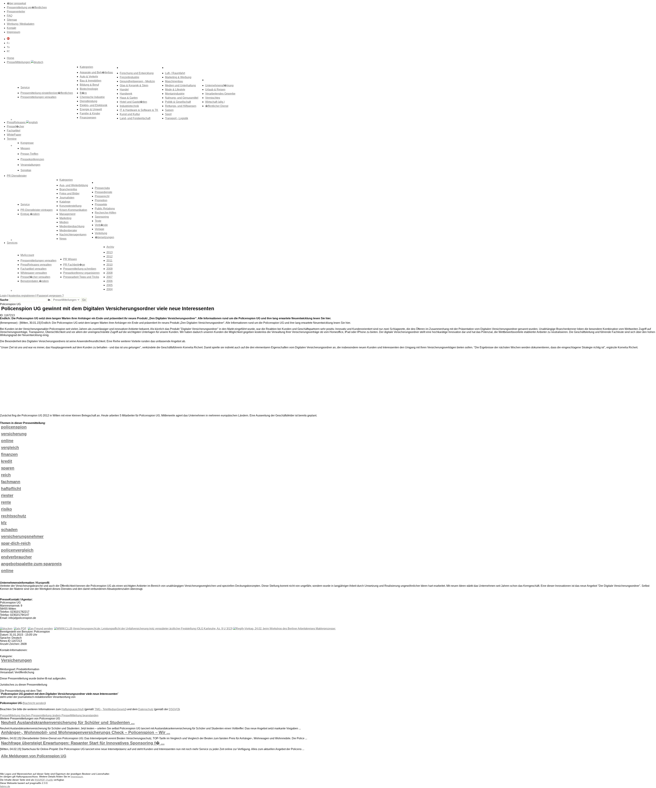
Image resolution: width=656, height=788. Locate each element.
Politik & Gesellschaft (178, 101)
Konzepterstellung (70, 205)
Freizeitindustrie (129, 77)
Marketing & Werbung (178, 77)
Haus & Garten (129, 97)
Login (3, 295)
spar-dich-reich (16, 543)
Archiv (110, 246)
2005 (109, 285)
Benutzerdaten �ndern (34, 281)
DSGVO (174, 709)
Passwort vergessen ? (50, 295)
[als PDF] (20, 628)
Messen (25, 148)
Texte (98, 220)
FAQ (9, 15)
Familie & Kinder (90, 113)
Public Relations (105, 208)
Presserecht (102, 196)
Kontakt (11, 28)
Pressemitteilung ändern (46, 715)
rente (6, 502)
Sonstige (25, 170)
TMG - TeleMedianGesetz (109, 709)
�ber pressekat (16, 3)
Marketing (65, 218)
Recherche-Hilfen (105, 212)
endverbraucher (16, 557)
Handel (124, 89)
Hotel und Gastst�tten (133, 101)
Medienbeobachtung (71, 226)
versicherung (14, 433)
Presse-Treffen (29, 153)
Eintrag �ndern (30, 214)
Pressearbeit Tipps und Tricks (81, 276)
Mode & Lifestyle (175, 89)
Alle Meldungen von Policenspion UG (33, 756)
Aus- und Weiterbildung (73, 185)
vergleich (10, 447)
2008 (109, 272)
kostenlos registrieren (22, 295)
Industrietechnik (129, 105)
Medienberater (68, 230)
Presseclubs (102, 188)
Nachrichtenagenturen (72, 234)
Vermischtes (212, 97)
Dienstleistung (88, 101)
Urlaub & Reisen (215, 89)
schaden (9, 529)
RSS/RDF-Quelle (44, 779)
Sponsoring (102, 216)
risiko (6, 509)
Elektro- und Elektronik (93, 105)
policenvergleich (17, 550)
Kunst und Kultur (130, 114)
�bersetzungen (104, 237)
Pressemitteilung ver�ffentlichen (27, 7)
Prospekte (101, 204)
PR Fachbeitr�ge (74, 264)
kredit (6, 461)
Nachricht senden (34, 703)
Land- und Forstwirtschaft (135, 118)
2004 (109, 289)
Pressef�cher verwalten (35, 276)
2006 (109, 281)
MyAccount (27, 255)
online (7, 440)
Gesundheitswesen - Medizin (137, 81)
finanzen (9, 454)
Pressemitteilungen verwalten (38, 97)
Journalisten (66, 197)
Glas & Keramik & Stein (134, 85)
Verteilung (101, 233)
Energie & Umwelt (91, 109)
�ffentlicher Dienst (216, 105)
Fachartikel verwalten (33, 268)
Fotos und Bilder (69, 193)
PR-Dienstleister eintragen (36, 209)
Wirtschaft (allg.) (215, 101)
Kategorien (86, 66)
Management (67, 214)
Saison (169, 110)
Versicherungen (16, 660)
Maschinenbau (174, 81)
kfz (4, 522)
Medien (64, 222)
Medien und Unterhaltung (180, 85)
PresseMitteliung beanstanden (80, 715)
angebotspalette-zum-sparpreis (31, 563)
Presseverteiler (16, 11)
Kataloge (64, 201)
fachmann (10, 481)
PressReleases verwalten (36, 264)
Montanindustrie (174, 93)
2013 (109, 252)
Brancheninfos (68, 189)
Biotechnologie (89, 88)
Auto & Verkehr (89, 76)
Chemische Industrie (92, 97)
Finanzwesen (88, 117)
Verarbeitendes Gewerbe (220, 93)
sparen (7, 468)
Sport (168, 114)
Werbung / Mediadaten (20, 23)
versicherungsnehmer (22, 536)
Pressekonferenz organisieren (81, 272)
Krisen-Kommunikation (73, 209)
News (62, 238)
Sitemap (12, 19)
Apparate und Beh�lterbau (96, 72)
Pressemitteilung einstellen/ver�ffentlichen (46, 92)
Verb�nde (101, 225)
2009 (109, 268)
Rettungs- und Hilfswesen (180, 105)
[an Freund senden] (40, 628)
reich (6, 474)
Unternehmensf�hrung (219, 85)
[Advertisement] (51, 382)
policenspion (14, 427)
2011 (109, 260)
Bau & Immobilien (90, 80)
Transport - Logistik (176, 118)
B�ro (83, 92)
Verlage (99, 229)
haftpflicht (11, 488)
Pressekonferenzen (32, 159)
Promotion (101, 200)
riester (7, 495)
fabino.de (5, 786)
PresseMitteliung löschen (15, 715)
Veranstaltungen (30, 164)
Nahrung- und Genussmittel (181, 97)
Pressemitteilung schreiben (79, 268)
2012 (109, 256)
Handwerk (126, 93)
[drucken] (6, 628)
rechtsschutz (13, 516)
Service (25, 204)
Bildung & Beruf (89, 84)
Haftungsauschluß (73, 709)
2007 (109, 276)
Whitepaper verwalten (33, 272)
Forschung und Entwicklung (137, 73)
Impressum (13, 32)
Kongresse (27, 142)
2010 (109, 264)
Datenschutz (145, 709)
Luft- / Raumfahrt (175, 73)
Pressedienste (103, 192)
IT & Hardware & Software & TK (139, 110)
